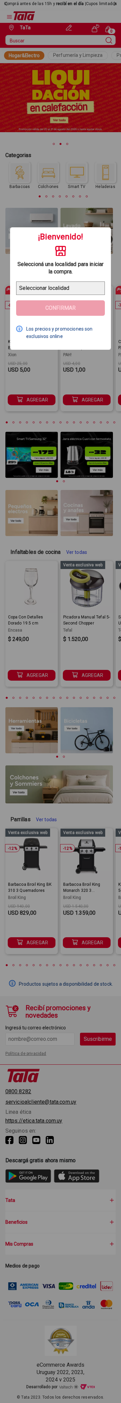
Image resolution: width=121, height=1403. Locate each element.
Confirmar (60, 308)
